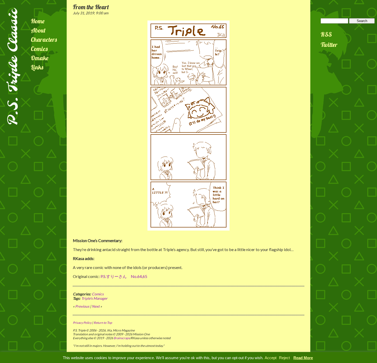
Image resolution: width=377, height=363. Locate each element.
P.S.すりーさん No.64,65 (124, 276)
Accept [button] (270, 358)
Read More (303, 358)
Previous (82, 306)
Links (37, 67)
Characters (44, 39)
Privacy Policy (82, 323)
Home (38, 21)
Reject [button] (284, 358)
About (38, 30)
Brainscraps (122, 338)
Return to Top (103, 323)
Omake (39, 58)
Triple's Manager (94, 298)
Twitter (329, 44)
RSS (326, 34)
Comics (39, 49)
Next (96, 306)
